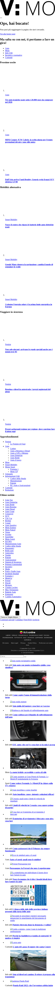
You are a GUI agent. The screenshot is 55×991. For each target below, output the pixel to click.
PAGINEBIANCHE (8, 637)
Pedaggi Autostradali (13, 564)
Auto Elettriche (16, 455)
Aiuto (27, 645)
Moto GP (14, 471)
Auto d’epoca (15, 460)
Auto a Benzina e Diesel (20, 451)
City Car (8, 518)
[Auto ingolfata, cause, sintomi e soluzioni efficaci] (30, 790)
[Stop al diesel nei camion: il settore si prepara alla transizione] (30, 960)
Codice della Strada (18, 478)
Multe (7, 569)
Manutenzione (16, 481)
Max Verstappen (11, 590)
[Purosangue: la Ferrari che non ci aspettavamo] (30, 864)
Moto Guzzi (10, 539)
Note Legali (14, 643)
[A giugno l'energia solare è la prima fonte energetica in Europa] (30, 283)
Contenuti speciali (7, 620)
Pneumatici (9, 548)
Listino (13, 448)
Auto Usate (9, 511)
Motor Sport (10, 467)
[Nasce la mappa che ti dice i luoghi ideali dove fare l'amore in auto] (30, 874)
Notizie (8, 344)
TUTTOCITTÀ (18, 637)
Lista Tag (9, 500)
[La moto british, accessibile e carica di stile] (30, 758)
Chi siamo (5, 643)
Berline (8, 521)
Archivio (35, 620)
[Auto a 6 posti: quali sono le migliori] (30, 855)
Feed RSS (28, 620)
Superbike (9, 537)
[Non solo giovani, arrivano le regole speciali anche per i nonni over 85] (30, 328)
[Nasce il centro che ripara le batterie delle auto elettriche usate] (30, 203)
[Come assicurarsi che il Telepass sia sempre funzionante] (30, 834)
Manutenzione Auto (13, 544)
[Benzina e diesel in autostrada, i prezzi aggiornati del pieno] (30, 368)
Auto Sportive (10, 525)
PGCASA (46, 635)
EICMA (8, 541)
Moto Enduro (10, 528)
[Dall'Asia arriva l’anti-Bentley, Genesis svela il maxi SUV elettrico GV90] (30, 158)
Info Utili (9, 53)
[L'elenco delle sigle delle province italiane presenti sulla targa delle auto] (30, 895)
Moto (7, 51)
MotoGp (8, 578)
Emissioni (9, 594)
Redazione (9, 490)
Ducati (7, 583)
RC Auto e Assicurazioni (20, 485)
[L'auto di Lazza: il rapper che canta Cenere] (30, 942)
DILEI (24, 637)
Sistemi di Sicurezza (13, 562)
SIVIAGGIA (31, 637)
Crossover (9, 514)
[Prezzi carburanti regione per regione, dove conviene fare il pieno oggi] (30, 408)
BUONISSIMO (48, 637)
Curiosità (8, 57)
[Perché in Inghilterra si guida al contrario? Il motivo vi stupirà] (30, 930)
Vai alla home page (7, 34)
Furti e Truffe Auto (12, 571)
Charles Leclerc (11, 587)
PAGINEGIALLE (23, 635)
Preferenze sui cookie (46, 643)
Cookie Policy (32, 643)
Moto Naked (10, 530)
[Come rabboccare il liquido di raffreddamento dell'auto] (30, 710)
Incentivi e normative (13, 55)
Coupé (7, 523)
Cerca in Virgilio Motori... (10, 617)
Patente (13, 483)
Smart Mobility (11, 219)
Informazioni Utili (12, 476)
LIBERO (8, 635)
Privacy (23, 643)
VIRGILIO (14, 635)
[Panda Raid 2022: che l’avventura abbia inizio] (30, 981)
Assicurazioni (10, 560)
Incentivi (8, 567)
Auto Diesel (10, 509)
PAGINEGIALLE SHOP (36, 635)
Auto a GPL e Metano (19, 453)
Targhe (8, 555)
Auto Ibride (15, 458)
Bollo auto (9, 551)
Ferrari (7, 580)
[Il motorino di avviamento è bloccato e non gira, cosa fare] (30, 813)
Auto (7, 48)
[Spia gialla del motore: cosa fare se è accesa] (30, 702)
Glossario (9, 474)
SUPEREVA (27, 640)
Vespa (7, 532)
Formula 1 (14, 469)
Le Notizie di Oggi (17, 444)
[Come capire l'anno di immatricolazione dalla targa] (30, 681)
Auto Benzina (10, 507)
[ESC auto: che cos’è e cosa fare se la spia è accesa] (30, 731)
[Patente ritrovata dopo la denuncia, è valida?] (30, 918)
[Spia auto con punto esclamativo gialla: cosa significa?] (30, 661)
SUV (7, 516)
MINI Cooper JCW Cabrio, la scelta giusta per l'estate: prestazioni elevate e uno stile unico (29, 141)
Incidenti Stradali (12, 574)
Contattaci (19, 620)
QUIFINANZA (39, 637)
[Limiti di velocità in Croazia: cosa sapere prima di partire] (30, 800)
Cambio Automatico (13, 597)
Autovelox (9, 553)
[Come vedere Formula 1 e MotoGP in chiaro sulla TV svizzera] (30, 778)
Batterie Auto (10, 592)
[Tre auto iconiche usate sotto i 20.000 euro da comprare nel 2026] (30, 79)
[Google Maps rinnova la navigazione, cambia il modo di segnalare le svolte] (30, 243)
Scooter (8, 534)
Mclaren (8, 585)
